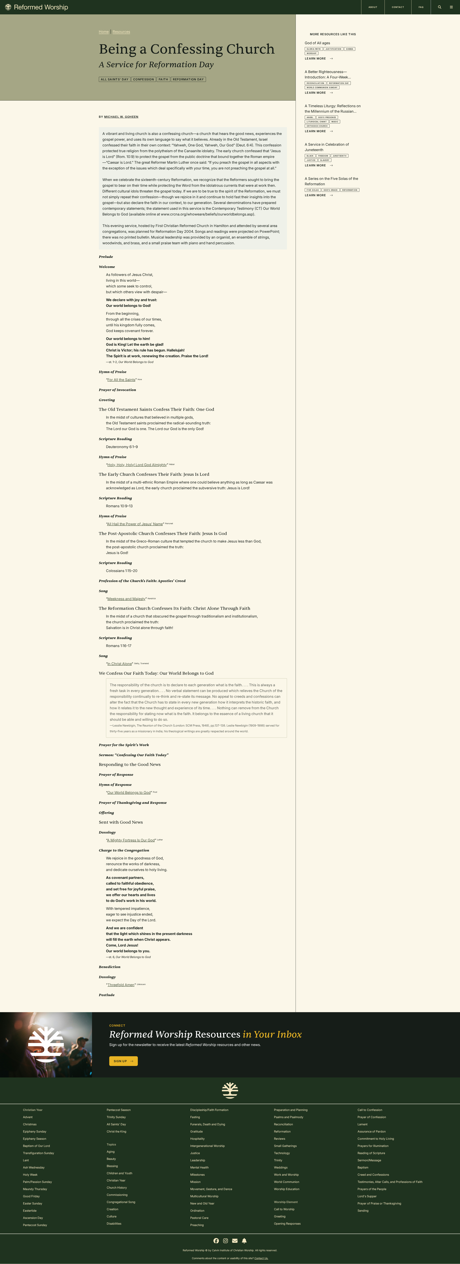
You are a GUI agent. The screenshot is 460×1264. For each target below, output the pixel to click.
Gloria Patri (314, 49)
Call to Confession (370, 1110)
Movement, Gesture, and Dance (211, 1189)
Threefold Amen (121, 985)
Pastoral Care (199, 1218)
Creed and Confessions (373, 1174)
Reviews (279, 1138)
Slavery (325, 160)
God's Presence (327, 117)
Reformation (349, 190)
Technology (282, 1153)
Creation (112, 1209)
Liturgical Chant (317, 122)
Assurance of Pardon (372, 1131)
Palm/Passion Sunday (37, 1182)
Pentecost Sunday (35, 1225)
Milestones (197, 1174)
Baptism (363, 1167)
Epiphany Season (34, 1138)
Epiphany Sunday (34, 1131)
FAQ (421, 7)
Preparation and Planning (291, 1110)
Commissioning (117, 1195)
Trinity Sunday (116, 1117)
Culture (111, 1216)
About (373, 7)
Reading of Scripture (371, 1153)
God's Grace (331, 190)
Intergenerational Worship (207, 1146)
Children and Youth (119, 1173)
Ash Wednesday (34, 1167)
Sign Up (121, 1061)
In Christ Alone (119, 664)
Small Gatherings (285, 1146)
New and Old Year (202, 1203)
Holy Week (30, 1174)
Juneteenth (339, 156)
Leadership (197, 1160)
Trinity (278, 1160)
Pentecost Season (119, 1110)
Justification (333, 49)
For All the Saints (121, 380)
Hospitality (197, 1138)
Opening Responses (287, 1223)
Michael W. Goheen (121, 117)
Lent (26, 1160)
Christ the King (116, 1131)
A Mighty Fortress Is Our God (131, 840)
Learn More (316, 58)
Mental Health (199, 1167)
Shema (349, 49)
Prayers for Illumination (373, 1146)
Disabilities (114, 1223)
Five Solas (313, 190)
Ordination (197, 1210)
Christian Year (116, 1180)
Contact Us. (261, 1258)
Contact (398, 7)
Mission (195, 1182)
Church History (117, 1187)
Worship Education (286, 1189)
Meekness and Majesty (126, 599)
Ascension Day (33, 1218)
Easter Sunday (32, 1203)
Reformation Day (188, 79)
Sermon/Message (369, 1160)
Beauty (111, 1159)
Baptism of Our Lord (36, 1146)
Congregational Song (121, 1202)
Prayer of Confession (372, 1117)
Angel (310, 117)
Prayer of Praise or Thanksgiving (379, 1203)
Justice (311, 160)
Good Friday (31, 1196)
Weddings (281, 1167)
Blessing (112, 1166)
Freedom (323, 156)
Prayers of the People (372, 1189)
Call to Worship (284, 1209)
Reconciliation (315, 83)
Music (335, 122)
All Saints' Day (114, 79)
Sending (363, 1210)
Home (104, 31)
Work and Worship (286, 1174)
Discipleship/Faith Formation (209, 1110)
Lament (362, 1124)
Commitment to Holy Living (376, 1138)
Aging (111, 1151)
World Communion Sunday (322, 87)
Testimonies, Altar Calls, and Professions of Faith (390, 1182)
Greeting (280, 1216)
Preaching (197, 1225)
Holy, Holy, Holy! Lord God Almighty (137, 465)
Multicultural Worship (204, 1196)
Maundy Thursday (35, 1189)
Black (310, 156)
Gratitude (196, 1131)
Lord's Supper (367, 1196)
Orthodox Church (317, 126)
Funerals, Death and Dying (207, 1124)
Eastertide (29, 1210)
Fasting (195, 1117)
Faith (163, 79)
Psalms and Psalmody (288, 1117)
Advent (28, 1117)
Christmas (29, 1124)
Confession (143, 79)
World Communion (286, 1182)
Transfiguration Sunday (38, 1153)
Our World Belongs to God (129, 792)
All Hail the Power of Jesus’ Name (135, 524)
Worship (311, 53)
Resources (121, 31)
